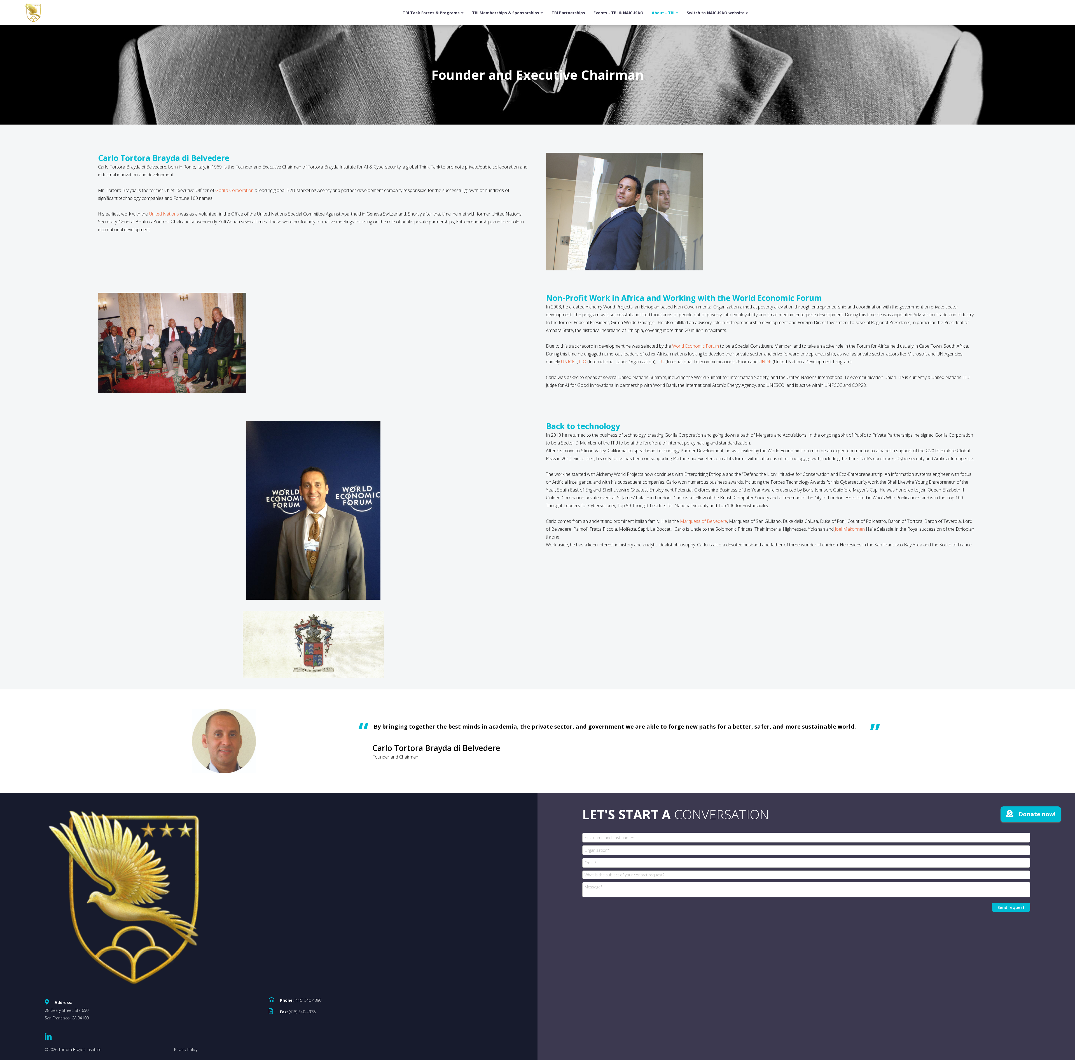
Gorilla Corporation (234, 190)
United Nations (164, 214)
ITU (661, 362)
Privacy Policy (185, 1049)
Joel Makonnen (850, 529)
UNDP (766, 362)
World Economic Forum (695, 346)
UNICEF (569, 362)
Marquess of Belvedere (703, 521)
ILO (582, 362)
